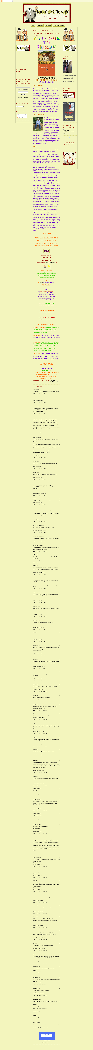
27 (59, 713)
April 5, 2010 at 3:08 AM (40, 733)
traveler (34, 389)
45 (59, 943)
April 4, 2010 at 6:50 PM (40, 521)
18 (59, 606)
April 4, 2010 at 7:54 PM (40, 616)
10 (59, 508)
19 (59, 620)
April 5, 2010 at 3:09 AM (40, 746)
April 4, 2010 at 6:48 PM (40, 495)
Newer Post (35, 1024)
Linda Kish (35, 592)
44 (59, 930)
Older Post (58, 1024)
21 (59, 645)
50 (59, 999)
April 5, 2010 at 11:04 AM (40, 866)
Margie (34, 684)
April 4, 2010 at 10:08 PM (40, 719)
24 (59, 684)
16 (59, 578)
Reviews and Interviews (59, 25)
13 (59, 545)
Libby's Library (36, 788)
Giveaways (48, 25)
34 (59, 799)
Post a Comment (36, 1022)
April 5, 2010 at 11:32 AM (40, 950)
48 (59, 977)
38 (59, 857)
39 (59, 870)
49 (59, 988)
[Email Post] (57, 381)
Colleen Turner (36, 837)
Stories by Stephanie (37, 525)
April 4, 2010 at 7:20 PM (40, 542)
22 (59, 659)
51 (59, 1011)
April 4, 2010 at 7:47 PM (40, 602)
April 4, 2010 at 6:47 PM (40, 468)
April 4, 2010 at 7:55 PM (40, 629)
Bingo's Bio (40, 25)
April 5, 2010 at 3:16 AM (40, 785)
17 (59, 592)
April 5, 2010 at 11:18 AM (40, 913)
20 (59, 632)
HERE (40, 347)
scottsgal (34, 461)
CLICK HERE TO (46, 1041)
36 (59, 824)
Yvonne (34, 578)
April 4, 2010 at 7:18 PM (40, 532)
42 (59, 905)
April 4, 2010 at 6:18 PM (40, 434)
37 (59, 837)
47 (59, 966)
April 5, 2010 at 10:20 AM (40, 796)
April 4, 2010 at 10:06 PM (40, 701)
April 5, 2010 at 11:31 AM (40, 939)
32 (59, 776)
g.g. (33, 930)
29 (59, 737)
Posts (19, 114)
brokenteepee (35, 966)
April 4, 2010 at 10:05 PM (40, 691)
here (49, 305)
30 (59, 749)
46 (59, 954)
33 (59, 788)
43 (59, 916)
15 (59, 565)
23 (59, 671)
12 (59, 536)
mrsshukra (35, 645)
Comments (20, 117)
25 (59, 695)
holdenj (34, 554)
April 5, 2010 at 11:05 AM (40, 877)
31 (59, 760)
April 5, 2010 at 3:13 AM (40, 772)
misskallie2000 (36, 417)
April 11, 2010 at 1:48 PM (40, 984)
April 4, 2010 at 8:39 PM (40, 655)
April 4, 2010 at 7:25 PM (40, 562)
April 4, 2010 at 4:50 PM (40, 393)
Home (33, 25)
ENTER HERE (51, 282)
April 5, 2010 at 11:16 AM (40, 902)
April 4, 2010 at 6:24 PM (40, 457)
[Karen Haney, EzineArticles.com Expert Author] (70, 133)
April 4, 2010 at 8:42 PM (40, 680)
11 (59, 525)
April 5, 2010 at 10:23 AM (40, 821)
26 (59, 704)
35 (59, 813)
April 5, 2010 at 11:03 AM (40, 854)
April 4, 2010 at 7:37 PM (40, 588)
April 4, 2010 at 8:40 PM (40, 668)
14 (59, 554)
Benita (34, 895)
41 (59, 895)
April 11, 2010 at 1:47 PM (40, 974)
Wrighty (34, 723)
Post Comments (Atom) (43, 1027)
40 (59, 880)
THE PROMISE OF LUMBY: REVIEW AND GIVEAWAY (46, 34)
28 (59, 723)
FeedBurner (26, 97)
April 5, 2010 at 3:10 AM (40, 757)
